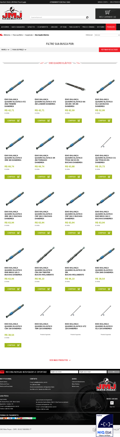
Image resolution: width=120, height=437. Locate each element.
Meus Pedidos (115, 2)
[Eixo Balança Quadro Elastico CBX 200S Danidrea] (105, 255)
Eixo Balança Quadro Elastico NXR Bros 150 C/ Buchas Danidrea (104, 215)
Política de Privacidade (6, 386)
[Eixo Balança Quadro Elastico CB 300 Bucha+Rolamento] (75, 255)
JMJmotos (7, 35)
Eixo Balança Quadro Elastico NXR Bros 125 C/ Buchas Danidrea (13, 271)
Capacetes (31, 27)
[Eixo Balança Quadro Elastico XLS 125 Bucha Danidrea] (105, 86)
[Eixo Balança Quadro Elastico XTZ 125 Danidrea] (75, 311)
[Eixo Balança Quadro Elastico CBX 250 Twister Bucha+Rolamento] (45, 255)
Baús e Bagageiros (18, 27)
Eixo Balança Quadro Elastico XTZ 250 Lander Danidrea (45, 101)
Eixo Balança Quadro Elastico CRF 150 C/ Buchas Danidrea (73, 215)
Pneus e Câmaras (88, 27)
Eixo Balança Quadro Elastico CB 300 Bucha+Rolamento (75, 271)
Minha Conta (75, 386)
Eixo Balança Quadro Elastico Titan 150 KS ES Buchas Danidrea (73, 159)
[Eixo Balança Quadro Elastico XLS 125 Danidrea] (105, 311)
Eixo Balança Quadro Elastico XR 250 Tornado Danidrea (45, 159)
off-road (63, 27)
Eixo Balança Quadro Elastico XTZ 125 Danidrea (75, 326)
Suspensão (29, 35)
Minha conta (103, 2)
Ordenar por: (89, 35)
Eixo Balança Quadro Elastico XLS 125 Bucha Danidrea (104, 102)
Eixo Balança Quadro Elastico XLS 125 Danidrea (104, 326)
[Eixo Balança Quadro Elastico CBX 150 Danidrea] (15, 311)
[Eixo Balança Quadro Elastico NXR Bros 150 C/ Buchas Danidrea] (105, 198)
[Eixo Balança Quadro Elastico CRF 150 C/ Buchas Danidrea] (75, 198)
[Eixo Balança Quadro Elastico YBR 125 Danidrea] (45, 311)
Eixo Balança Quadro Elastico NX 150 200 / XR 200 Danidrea (75, 102)
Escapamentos (43, 27)
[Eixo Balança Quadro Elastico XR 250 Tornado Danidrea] (45, 142)
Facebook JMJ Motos (112, 402)
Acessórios (5, 27)
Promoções (111, 27)
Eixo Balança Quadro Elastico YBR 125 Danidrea (43, 326)
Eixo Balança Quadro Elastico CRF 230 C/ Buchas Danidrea (43, 215)
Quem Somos (3, 381)
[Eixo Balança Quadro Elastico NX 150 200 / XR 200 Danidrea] (75, 86)
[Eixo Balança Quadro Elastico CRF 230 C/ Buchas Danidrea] (45, 198)
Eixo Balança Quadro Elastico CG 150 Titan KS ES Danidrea (105, 159)
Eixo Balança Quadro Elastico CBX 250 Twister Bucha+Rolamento (44, 271)
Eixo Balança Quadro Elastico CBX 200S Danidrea (104, 270)
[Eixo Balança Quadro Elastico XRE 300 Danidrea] (15, 142)
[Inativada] (108, 425)
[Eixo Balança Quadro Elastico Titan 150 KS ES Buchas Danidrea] (75, 142)
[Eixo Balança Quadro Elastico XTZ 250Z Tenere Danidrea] (15, 86)
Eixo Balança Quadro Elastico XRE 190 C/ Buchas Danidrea (13, 215)
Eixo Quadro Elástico (42, 35)
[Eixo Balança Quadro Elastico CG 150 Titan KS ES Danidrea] (105, 142)
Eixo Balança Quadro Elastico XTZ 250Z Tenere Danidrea (15, 102)
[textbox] (59, 17)
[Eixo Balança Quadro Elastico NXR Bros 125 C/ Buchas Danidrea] (15, 255)
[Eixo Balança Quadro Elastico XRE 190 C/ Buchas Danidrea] (15, 198)
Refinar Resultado (109, 50)
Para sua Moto (18, 35)
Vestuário (100, 27)
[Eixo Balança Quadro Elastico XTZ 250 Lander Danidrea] (45, 86)
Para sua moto (74, 27)
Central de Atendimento (78, 381)
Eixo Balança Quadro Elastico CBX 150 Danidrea (13, 326)
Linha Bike (54, 27)
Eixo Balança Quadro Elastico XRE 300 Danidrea (13, 158)
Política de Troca (4, 384)
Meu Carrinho (107, 17)
